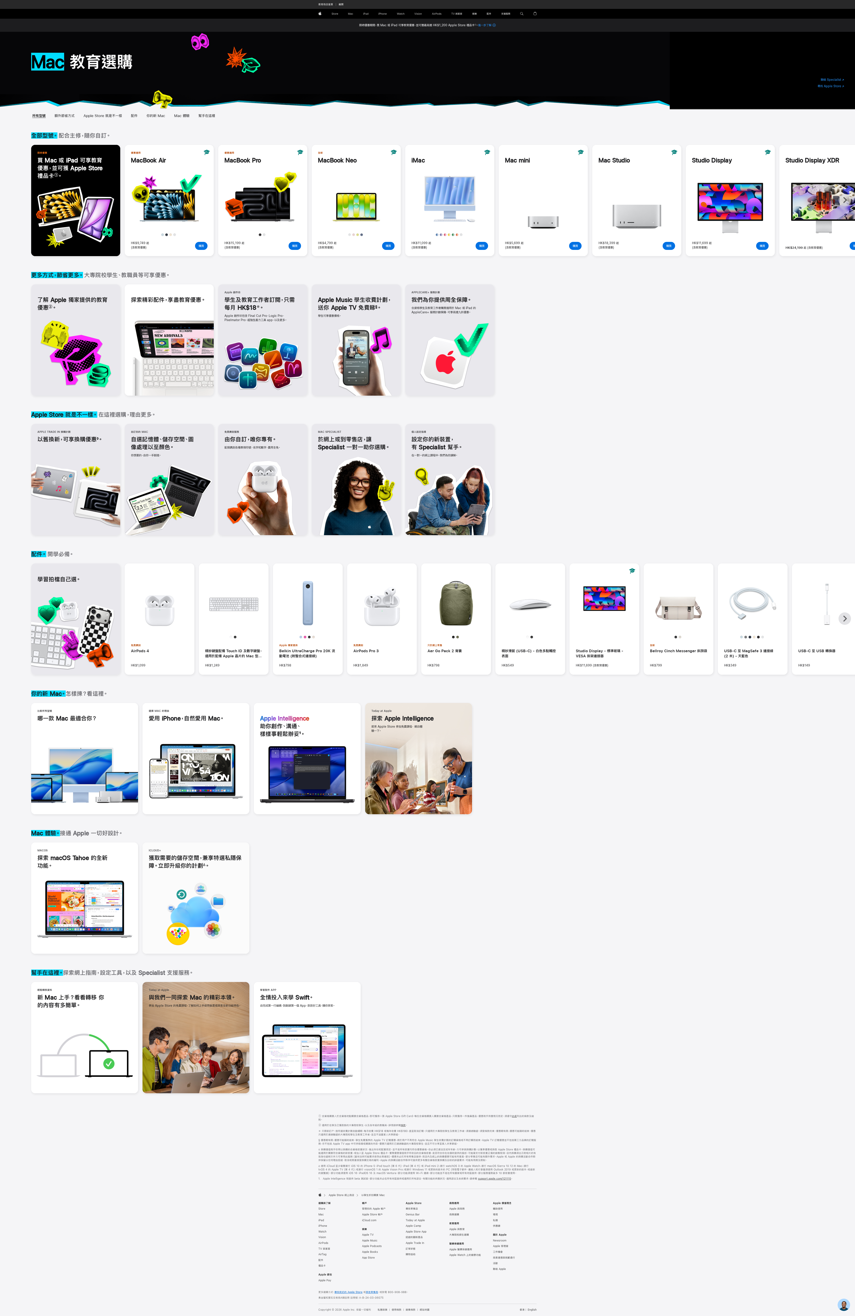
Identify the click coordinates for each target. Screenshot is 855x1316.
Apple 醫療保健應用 (460, 1249)
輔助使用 (498, 1208)
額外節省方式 (65, 115)
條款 (403, 1125)
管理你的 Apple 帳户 (374, 1208)
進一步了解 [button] (487, 25)
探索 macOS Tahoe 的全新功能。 (72, 862)
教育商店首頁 (325, 4)
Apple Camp (413, 1226)
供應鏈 (496, 1226)
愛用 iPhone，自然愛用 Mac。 (186, 718)
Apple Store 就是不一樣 (102, 115)
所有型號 (39, 115)
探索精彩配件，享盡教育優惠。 (168, 300)
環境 (495, 1214)
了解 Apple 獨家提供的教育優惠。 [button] (72, 304)
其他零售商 (372, 1292)
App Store (368, 1257)
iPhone (322, 1226)
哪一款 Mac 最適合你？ (67, 718)
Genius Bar (413, 1214)
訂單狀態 (410, 1248)
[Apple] (320, 1195)
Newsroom (499, 1240)
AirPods (323, 1243)
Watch (322, 1231)
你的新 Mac (156, 115)
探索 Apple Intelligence (402, 718)
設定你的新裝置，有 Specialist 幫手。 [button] (436, 443)
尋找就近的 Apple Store (348, 1292)
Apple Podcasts (372, 1246)
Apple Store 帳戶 (372, 1214)
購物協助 (410, 1254)
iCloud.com (369, 1220)
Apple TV (368, 1234)
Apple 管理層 (500, 1246)
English (532, 1309)
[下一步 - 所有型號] (845, 200)
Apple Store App (416, 1231)
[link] (844, 1305)
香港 (522, 1309)
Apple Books (370, 1252)
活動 (495, 1263)
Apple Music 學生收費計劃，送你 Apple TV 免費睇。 (354, 304)
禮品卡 (322, 1265)
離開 (341, 4)
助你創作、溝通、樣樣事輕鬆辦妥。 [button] (284, 726)
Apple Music (369, 1240)
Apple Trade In (415, 1243)
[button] (521, 14)
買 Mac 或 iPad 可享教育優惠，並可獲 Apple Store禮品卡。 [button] (70, 168)
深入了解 (171, 222)
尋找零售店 (412, 1208)
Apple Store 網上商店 (341, 1195)
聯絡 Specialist (832, 80)
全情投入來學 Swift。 (287, 997)
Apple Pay (324, 1280)
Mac (321, 1214)
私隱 (495, 1220)
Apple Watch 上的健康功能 (465, 1255)
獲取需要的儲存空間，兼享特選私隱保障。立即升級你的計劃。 (195, 862)
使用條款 (396, 1309)
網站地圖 (425, 1309)
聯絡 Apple (499, 1269)
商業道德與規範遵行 (504, 1257)
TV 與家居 (324, 1248)
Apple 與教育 (457, 1229)
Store (321, 1208)
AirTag (322, 1254)
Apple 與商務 (457, 1208)
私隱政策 (382, 1309)
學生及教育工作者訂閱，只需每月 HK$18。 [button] (259, 304)
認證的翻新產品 (414, 1237)
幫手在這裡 (206, 115)
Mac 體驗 (181, 115)
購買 (203, 245)
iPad (321, 1220)
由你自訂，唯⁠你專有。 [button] (250, 439)
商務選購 (454, 1214)
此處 (514, 1116)
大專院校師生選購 (459, 1234)
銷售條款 (410, 1309)
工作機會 (498, 1252)
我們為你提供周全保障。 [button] (441, 300)
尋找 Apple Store (831, 86)
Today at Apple (415, 1220)
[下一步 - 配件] (845, 618)
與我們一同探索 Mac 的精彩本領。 (192, 997)
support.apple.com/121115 (494, 1178)
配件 (134, 115)
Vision (322, 1237)
